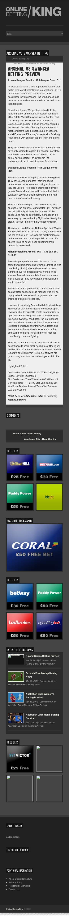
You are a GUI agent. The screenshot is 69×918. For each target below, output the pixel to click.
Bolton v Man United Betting (27, 433)
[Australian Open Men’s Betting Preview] (16, 718)
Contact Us (14, 889)
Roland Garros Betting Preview (42, 656)
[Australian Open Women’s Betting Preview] (16, 697)
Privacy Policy (15, 882)
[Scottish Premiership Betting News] (16, 676)
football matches (17, 399)
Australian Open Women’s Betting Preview (40, 695)
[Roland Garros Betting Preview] (16, 659)
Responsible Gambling (19, 885)
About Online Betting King (20, 878)
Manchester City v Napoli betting (40, 439)
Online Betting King (14, 908)
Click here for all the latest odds (26, 396)
